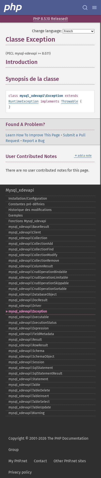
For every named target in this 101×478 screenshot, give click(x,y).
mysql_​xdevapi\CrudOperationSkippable (38, 283)
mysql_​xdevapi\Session (26, 362)
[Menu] (94, 7)
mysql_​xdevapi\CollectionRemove (33, 261)
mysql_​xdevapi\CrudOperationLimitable (38, 278)
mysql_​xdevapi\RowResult (28, 345)
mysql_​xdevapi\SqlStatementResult (35, 373)
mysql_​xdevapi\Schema (26, 351)
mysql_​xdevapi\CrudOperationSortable (37, 289)
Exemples (15, 215)
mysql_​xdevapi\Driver (24, 306)
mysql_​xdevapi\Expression (28, 328)
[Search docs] (85, 7)
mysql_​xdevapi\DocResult (27, 300)
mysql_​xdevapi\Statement (28, 379)
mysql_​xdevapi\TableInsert (28, 396)
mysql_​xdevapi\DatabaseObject (32, 294)
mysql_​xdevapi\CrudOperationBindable (37, 272)
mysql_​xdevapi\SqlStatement (30, 368)
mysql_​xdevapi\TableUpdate (29, 407)
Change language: (47, 31)
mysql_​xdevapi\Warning (26, 413)
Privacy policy (20, 472)
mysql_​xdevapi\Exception (27, 311)
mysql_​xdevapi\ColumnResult (30, 266)
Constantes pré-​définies (26, 204)
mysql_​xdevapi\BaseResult (28, 227)
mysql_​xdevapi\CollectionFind (31, 249)
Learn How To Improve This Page (33, 135)
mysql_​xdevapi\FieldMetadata (31, 334)
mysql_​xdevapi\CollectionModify (32, 255)
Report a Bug (33, 140)
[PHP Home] (13, 7)
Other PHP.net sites (70, 461)
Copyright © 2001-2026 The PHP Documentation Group (48, 444)
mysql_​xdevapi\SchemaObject (31, 357)
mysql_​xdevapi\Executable (28, 317)
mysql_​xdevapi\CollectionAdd (30, 244)
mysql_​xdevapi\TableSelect (29, 402)
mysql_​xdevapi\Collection (27, 238)
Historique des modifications (30, 210)
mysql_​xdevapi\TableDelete (29, 390)
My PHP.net (17, 461)
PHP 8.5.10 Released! (50, 18)
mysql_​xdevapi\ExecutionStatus (32, 323)
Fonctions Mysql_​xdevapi (27, 221)
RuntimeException (23, 101)
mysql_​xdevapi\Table (24, 385)
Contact (40, 461)
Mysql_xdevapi (20, 190)
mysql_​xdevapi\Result (25, 340)
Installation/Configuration (27, 199)
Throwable (69, 101)
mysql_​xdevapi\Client (24, 232)
